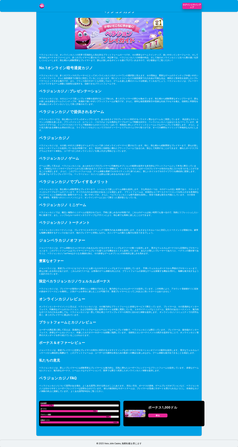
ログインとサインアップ (192, 6)
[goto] (41, 10)
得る (158, 415)
